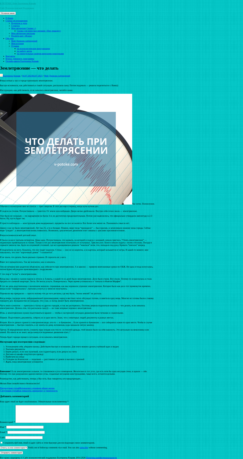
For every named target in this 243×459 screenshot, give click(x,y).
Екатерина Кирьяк (12, 76)
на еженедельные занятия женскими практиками (40, 53)
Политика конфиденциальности (101, 457)
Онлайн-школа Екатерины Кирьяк (22, 61)
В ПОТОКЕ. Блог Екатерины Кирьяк (18, 3)
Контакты (10, 56)
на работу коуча (24, 51)
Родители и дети (19, 23)
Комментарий (7, 422)
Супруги (15, 26)
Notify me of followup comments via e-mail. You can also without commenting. (67, 447)
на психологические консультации (33, 48)
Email (3, 432)
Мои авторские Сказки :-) (23, 28)
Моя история (17, 43)
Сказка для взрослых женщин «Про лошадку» (39, 31)
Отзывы (15, 46)
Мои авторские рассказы (23, 33)
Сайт (2, 437)
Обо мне (10, 38)
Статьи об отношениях (17, 21)
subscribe (84, 447)
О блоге (9, 18)
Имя (3, 427)
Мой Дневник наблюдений (24, 41)
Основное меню (8, 13)
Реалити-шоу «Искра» (21, 36)
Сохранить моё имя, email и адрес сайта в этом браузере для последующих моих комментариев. (49, 443)
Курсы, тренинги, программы (20, 58)
